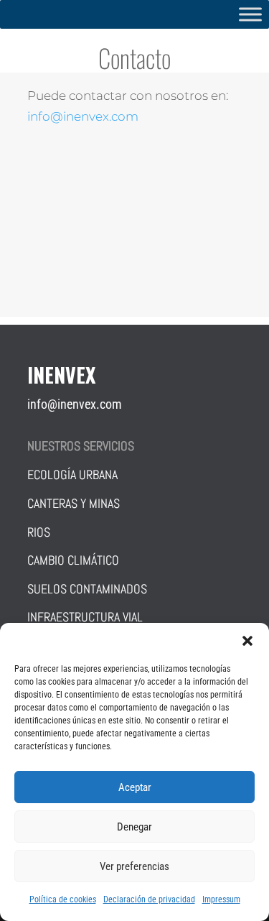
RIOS (38, 532)
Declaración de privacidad (149, 899)
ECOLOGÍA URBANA (72, 474)
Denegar (134, 826)
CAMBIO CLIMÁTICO (73, 560)
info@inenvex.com (82, 116)
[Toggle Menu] (250, 14)
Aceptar (134, 787)
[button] (247, 641)
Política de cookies (62, 899)
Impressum (221, 899)
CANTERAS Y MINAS (73, 503)
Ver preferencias (134, 866)
